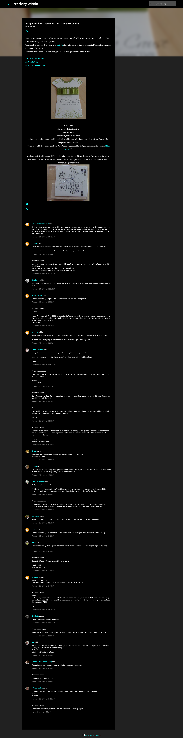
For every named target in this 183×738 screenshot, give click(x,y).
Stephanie (35, 280)
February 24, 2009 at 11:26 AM (43, 273)
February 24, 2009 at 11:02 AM (43, 254)
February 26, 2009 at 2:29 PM (43, 636)
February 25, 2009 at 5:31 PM (43, 570)
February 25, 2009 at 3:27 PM (43, 523)
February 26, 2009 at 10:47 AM (43, 623)
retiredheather (37, 688)
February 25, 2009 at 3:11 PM (43, 510)
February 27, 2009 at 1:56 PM (43, 681)
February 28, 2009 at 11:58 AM (43, 699)
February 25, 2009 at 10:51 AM (43, 364)
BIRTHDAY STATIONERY (35, 58)
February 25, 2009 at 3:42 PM (43, 536)
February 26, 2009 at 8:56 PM (43, 668)
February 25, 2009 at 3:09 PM (43, 494)
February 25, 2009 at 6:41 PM (43, 586)
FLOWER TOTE (31, 62)
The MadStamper (38, 481)
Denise (34, 529)
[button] (26, 30)
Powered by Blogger (93, 735)
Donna (34, 466)
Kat (33, 642)
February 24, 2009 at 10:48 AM (43, 237)
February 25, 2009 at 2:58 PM (43, 475)
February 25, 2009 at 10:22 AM (43, 343)
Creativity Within (24, 4)
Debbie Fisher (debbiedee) (42, 661)
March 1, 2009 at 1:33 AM (41, 712)
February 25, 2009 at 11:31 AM (43, 386)
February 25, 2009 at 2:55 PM (43, 460)
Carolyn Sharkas (38, 349)
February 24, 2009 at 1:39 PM (43, 302)
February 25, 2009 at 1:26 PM (43, 421)
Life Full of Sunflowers (40, 224)
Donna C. (35, 243)
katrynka (35, 332)
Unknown (35, 577)
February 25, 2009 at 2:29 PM (43, 444)
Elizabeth (35, 616)
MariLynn (35, 516)
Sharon (34, 542)
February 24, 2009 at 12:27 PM (43, 289)
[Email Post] (26, 204)
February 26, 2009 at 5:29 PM (43, 655)
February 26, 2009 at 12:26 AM (43, 609)
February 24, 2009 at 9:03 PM (43, 326)
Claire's (60, 45)
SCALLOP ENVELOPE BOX (36, 65)
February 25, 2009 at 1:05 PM (43, 401)
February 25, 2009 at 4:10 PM (43, 551)
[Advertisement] (125, 91)
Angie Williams (37, 295)
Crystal (34, 451)
